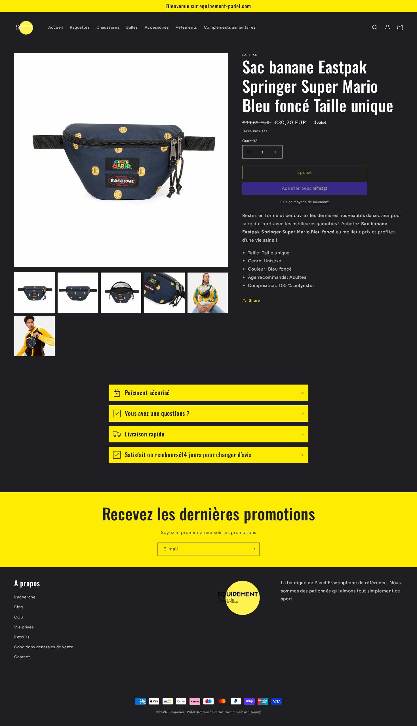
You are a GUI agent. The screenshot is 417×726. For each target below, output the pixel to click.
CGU (19, 617)
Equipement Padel (182, 712)
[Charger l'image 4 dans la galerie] (164, 293)
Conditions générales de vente (43, 647)
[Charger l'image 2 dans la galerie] (78, 293)
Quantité (250, 141)
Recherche (24, 597)
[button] (375, 27)
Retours (22, 637)
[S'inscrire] (253, 549)
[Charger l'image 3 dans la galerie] (121, 293)
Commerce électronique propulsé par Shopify (228, 712)
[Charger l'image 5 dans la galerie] (208, 293)
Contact (22, 657)
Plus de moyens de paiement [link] (304, 202)
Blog (18, 607)
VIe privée (24, 627)
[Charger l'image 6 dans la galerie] (34, 336)
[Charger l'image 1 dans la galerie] (34, 293)
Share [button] (254, 300)
